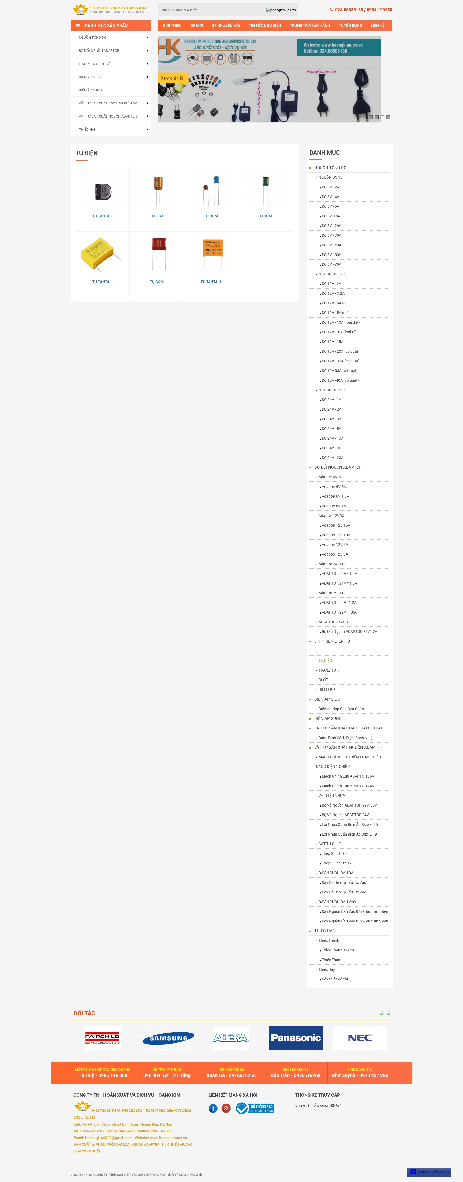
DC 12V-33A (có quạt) (340, 370)
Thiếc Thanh (329, 940)
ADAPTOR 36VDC (333, 621)
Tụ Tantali (102, 215)
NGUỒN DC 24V (332, 389)
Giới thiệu (172, 25)
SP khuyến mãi (226, 25)
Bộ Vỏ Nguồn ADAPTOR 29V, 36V (349, 805)
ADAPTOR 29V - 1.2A (339, 602)
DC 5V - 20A (331, 225)
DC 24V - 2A (331, 409)
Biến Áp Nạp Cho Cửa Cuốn (341, 708)
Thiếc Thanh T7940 (338, 950)
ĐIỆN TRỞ (327, 689)
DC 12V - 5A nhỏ (335, 312)
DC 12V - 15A (332, 341)
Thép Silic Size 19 (337, 863)
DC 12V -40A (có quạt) (340, 380)
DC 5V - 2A (330, 186)
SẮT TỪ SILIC (330, 843)
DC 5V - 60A (331, 254)
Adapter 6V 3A (334, 486)
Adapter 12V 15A (336, 525)
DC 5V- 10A (331, 215)
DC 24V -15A (332, 447)
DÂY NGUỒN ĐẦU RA (336, 872)
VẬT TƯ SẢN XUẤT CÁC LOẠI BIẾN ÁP (108, 103)
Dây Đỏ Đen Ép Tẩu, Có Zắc (344, 892)
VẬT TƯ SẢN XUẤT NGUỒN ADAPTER (108, 116)
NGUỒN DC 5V (331, 177)
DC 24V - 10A (332, 438)
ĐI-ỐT (323, 679)
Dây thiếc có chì (335, 979)
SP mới (197, 25)
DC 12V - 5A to (334, 302)
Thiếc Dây (327, 969)
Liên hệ (377, 25)
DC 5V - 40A (331, 244)
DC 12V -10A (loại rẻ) (339, 331)
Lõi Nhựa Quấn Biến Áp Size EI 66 (350, 824)
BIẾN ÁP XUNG (90, 89)
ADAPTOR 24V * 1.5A (339, 583)
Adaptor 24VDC (332, 563)
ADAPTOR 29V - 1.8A (339, 612)
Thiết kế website (184, 1175)
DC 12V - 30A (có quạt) (341, 360)
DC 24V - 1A (331, 399)
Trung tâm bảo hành (310, 25)
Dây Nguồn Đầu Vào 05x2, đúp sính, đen (355, 921)
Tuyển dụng (350, 25)
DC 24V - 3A (331, 418)
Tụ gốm (211, 215)
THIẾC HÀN (87, 129)
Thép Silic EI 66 (335, 853)
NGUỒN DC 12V (332, 273)
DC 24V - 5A (331, 428)
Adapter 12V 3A (335, 554)
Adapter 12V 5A (335, 544)
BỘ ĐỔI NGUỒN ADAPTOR (99, 50)
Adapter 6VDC (330, 476)
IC (320, 650)
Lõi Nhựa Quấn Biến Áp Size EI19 (349, 834)
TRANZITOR (329, 670)
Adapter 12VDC (331, 515)
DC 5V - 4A (330, 196)
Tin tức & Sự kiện (265, 25)
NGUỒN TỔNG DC (92, 37)
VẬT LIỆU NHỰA (332, 795)
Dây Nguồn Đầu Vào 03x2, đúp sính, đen (355, 911)
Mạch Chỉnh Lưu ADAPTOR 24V (348, 785)
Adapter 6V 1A (334, 505)
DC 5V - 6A (330, 206)
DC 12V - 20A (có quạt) (341, 351)
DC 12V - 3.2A (333, 293)
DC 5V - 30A (331, 235)
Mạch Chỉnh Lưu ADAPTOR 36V (348, 776)
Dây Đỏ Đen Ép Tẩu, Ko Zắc (344, 882)
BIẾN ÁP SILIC (90, 76)
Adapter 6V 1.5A (335, 496)
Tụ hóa (156, 215)
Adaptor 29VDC (332, 592)
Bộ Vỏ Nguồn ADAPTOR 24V (345, 814)
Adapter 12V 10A (336, 534)
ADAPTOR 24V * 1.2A (339, 573)
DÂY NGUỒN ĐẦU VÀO (337, 901)
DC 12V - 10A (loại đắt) (341, 322)
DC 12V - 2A (331, 283)
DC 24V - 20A (332, 457)
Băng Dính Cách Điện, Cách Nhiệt (346, 737)
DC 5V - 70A (331, 264)
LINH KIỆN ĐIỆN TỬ (94, 63)
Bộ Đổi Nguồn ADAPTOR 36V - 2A (349, 631)
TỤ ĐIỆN (325, 660)
